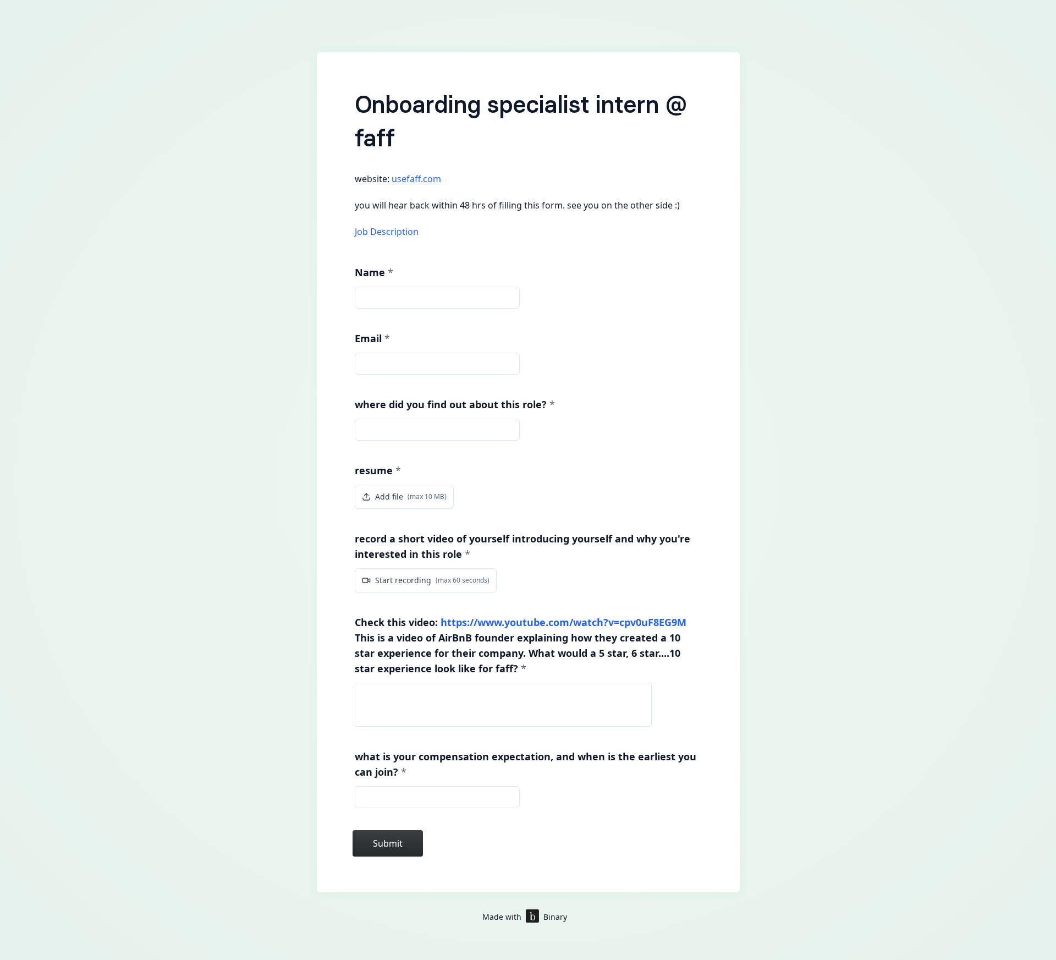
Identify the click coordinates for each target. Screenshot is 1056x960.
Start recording (432, 580)
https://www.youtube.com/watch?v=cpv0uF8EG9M (563, 622)
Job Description (387, 232)
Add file (411, 496)
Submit (388, 843)
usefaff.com (416, 179)
